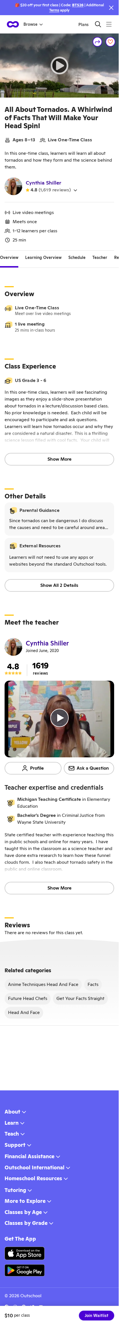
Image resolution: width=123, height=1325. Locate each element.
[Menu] (109, 24)
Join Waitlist (96, 1315)
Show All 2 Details (59, 585)
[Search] (98, 24)
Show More (59, 459)
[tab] (9, 257)
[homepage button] (13, 24)
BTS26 (78, 5)
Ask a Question (93, 768)
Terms (54, 10)
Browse (30, 24)
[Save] (110, 42)
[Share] (97, 42)
